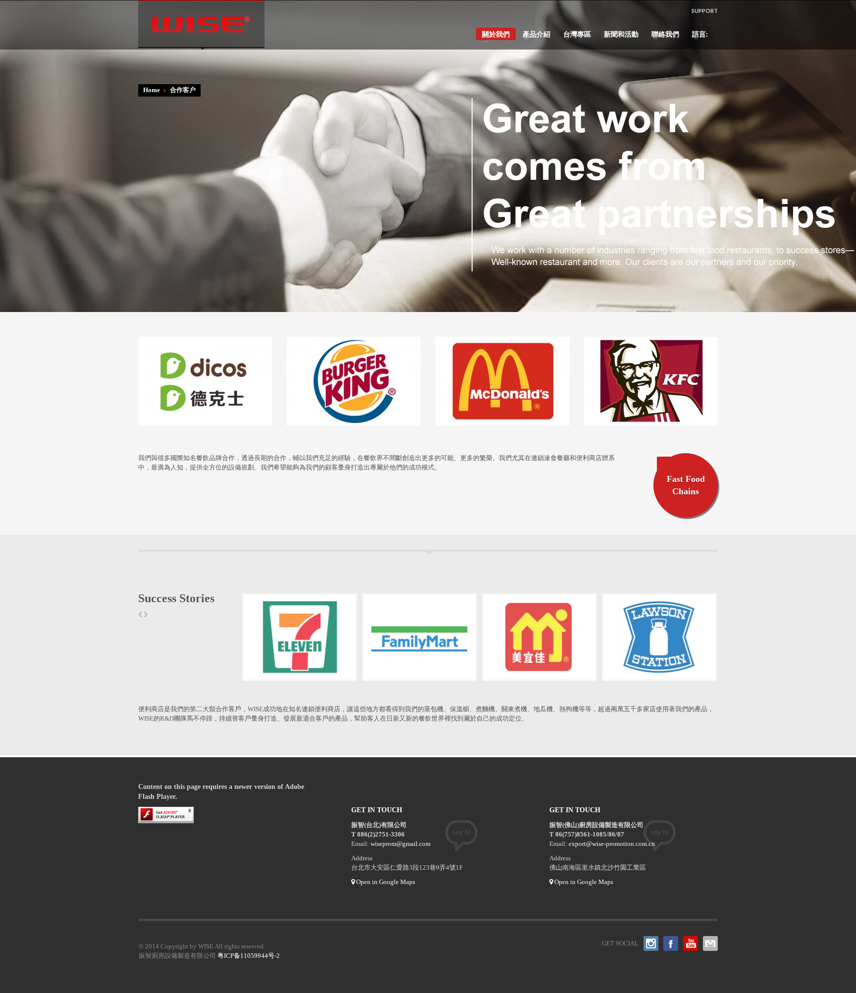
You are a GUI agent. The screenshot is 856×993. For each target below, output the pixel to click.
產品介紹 (533, 34)
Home (151, 90)
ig (650, 943)
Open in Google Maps (385, 882)
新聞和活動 (621, 34)
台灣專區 (574, 34)
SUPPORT (705, 10)
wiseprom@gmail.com (400, 843)
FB (670, 943)
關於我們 (493, 35)
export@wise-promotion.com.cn (612, 843)
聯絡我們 (662, 34)
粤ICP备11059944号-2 (248, 955)
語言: (697, 34)
